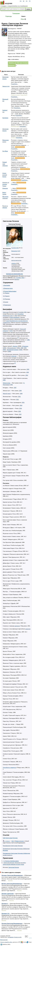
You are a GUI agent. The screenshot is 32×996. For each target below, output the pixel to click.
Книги (23, 16)
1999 (25, 348)
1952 (16, 315)
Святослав (6, 312)
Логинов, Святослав (8, 893)
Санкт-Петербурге (15, 317)
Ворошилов (14, 251)
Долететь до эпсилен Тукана (5, 184)
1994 (26, 375)
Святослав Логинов (13, 867)
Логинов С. (5, 903)
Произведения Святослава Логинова (13, 845)
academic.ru (6, 2)
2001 (19, 396)
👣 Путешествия (3, 939)
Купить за (18, 64)
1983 (9, 351)
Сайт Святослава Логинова (10, 838)
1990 (28, 369)
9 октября (13, 247)
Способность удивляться (9, 767)
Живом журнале (19, 841)
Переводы (8, 16)
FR (29, 1)
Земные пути (5, 86)
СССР (18, 251)
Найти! (28, 9)
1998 (22, 348)
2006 (4, 349)
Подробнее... (14, 84)
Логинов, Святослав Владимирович (12, 875)
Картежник (5, 117)
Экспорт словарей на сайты (6, 942)
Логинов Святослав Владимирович (12, 923)
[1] (18, 337)
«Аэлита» (13, 263)
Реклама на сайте (17, 937)
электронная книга (20, 147)
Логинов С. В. (6, 913)
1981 (28, 339)
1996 (4, 380)
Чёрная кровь (6, 383)
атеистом (13, 356)
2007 (20, 414)
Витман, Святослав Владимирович (12, 883)
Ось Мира (5, 151)
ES (26, 1)
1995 (18, 348)
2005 (19, 411)
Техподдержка (11, 937)
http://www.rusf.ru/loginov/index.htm (14, 274)
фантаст (17, 279)
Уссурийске (20, 314)
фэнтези (13, 260)
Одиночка (5, 188)
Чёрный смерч (7, 393)
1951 (17, 247)
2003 (4, 348)
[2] (15, 363)
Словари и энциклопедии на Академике (14, 6)
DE (23, 1)
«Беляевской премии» (13, 349)
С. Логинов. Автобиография (11, 861)
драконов (27, 629)
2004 (20, 408)
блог (13, 841)
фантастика (18, 260)
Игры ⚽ (23, 19)
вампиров (17, 626)
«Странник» (25, 346)
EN (20, 1)
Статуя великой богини (4, 175)
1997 (15, 387)
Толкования (16, 13)
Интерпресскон (12, 348)
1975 (11, 330)
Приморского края (8, 315)
